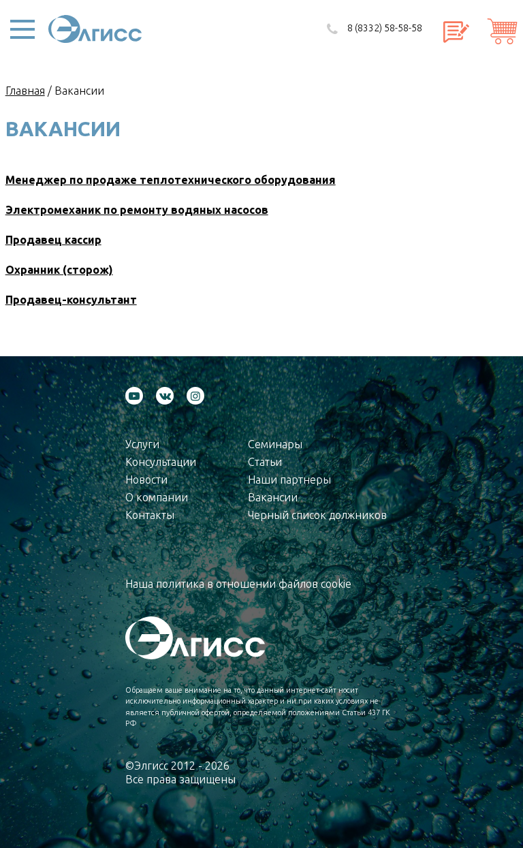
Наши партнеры (289, 479)
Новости (146, 479)
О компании (156, 497)
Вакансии (273, 497)
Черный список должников (317, 514)
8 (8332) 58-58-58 (384, 28)
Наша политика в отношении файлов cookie (238, 584)
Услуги (142, 444)
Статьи (265, 461)
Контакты (149, 514)
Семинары (275, 444)
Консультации (160, 461)
